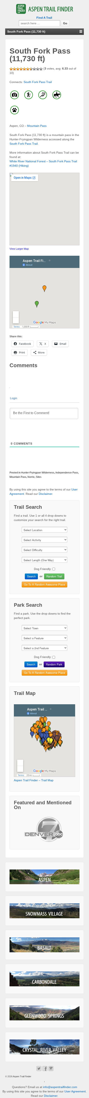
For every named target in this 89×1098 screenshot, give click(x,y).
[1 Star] (11, 69)
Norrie (31, 477)
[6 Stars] (27, 69)
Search (31, 576)
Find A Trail (44, 17)
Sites (38, 477)
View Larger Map (19, 248)
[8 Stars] (34, 69)
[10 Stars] (41, 69)
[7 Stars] (31, 69)
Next (60, 832)
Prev (29, 832)
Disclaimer (45, 493)
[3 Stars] (17, 69)
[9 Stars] (37, 69)
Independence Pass (66, 472)
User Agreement (75, 1091)
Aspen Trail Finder (21, 1076)
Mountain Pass (37, 125)
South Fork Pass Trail (38, 82)
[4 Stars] (21, 69)
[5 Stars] (24, 69)
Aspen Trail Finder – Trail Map (33, 780)
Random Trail (54, 576)
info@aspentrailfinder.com (60, 1087)
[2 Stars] (14, 69)
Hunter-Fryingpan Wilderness (37, 472)
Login (13, 398)
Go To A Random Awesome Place (44, 584)
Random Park (54, 664)
